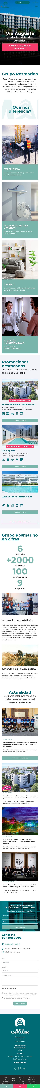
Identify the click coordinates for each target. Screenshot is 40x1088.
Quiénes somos (20, 1045)
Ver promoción (20, 420)
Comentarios (6, 975)
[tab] (18, 63)
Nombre (5, 958)
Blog (20, 1050)
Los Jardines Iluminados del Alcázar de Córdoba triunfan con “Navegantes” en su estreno (19, 841)
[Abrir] (36, 6)
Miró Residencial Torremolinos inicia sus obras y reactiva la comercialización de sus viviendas (20, 797)
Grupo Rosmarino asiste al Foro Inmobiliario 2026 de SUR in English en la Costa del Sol (20, 886)
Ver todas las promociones (20, 522)
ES (33, 2)
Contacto (20, 1054)
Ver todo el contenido (20, 758)
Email (4, 967)
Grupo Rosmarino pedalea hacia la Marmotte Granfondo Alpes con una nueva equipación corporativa (20, 744)
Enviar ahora (20, 927)
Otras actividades (20, 1048)
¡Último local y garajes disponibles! (20, 47)
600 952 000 (20, 1063)
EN (37, 2)
